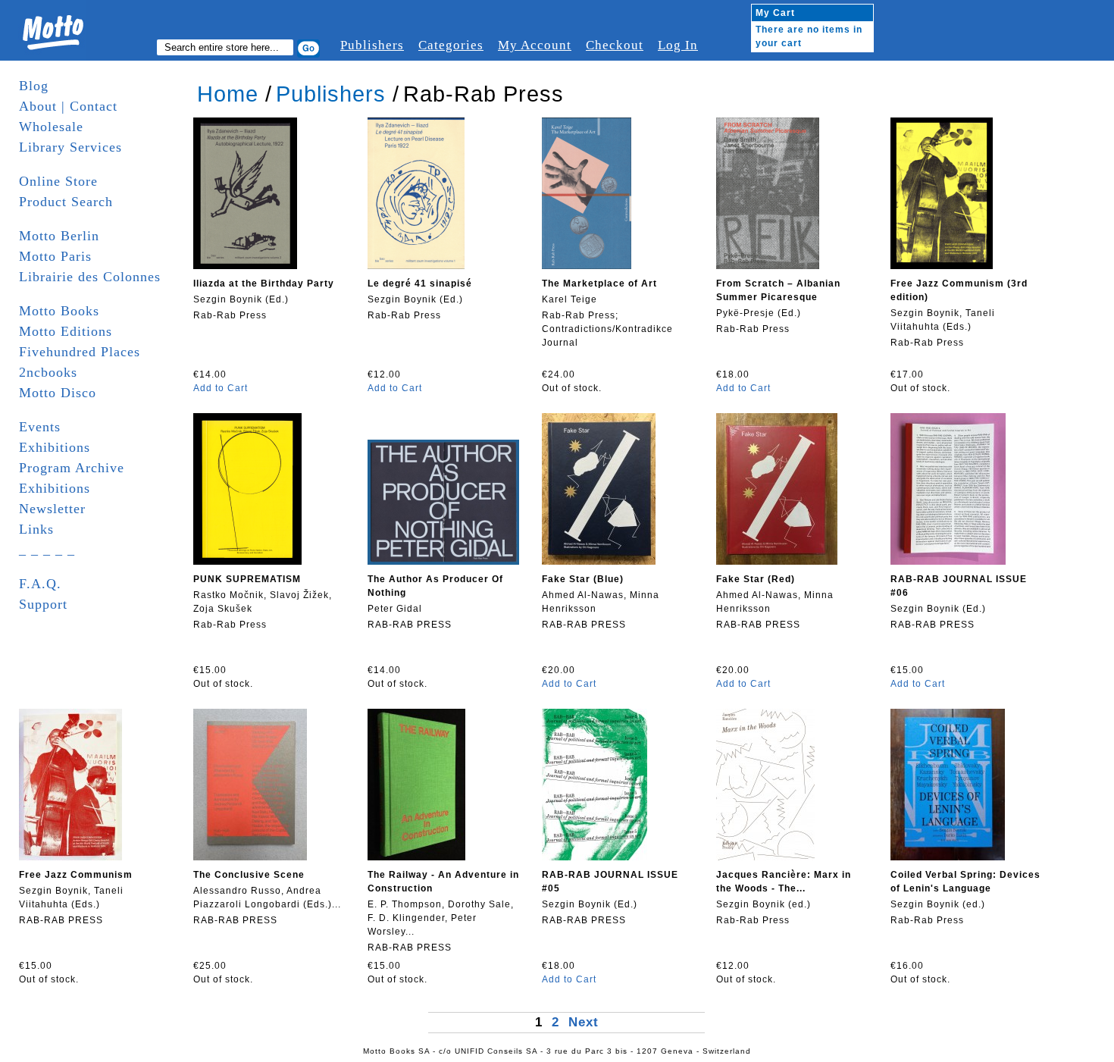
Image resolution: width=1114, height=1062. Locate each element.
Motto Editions (65, 331)
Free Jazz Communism (76, 874)
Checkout (614, 45)
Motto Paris (55, 256)
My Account (534, 45)
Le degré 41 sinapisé (420, 283)
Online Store (58, 181)
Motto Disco (57, 392)
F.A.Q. (40, 583)
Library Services (70, 147)
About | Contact (68, 106)
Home (227, 94)
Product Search (66, 201)
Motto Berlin (59, 235)
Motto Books (59, 310)
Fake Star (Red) (755, 579)
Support (43, 604)
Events (40, 426)
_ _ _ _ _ (47, 549)
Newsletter (52, 508)
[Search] (308, 48)
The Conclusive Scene (249, 874)
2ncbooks (48, 372)
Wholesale (51, 126)
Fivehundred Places (79, 351)
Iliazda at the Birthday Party (263, 283)
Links (36, 529)
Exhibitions (54, 447)
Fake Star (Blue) (583, 579)
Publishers (372, 45)
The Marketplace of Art (599, 283)
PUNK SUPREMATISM (247, 579)
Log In (678, 45)
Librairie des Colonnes (90, 276)
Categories (450, 45)
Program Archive (71, 467)
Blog (34, 85)
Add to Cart (220, 388)
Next (583, 1022)
